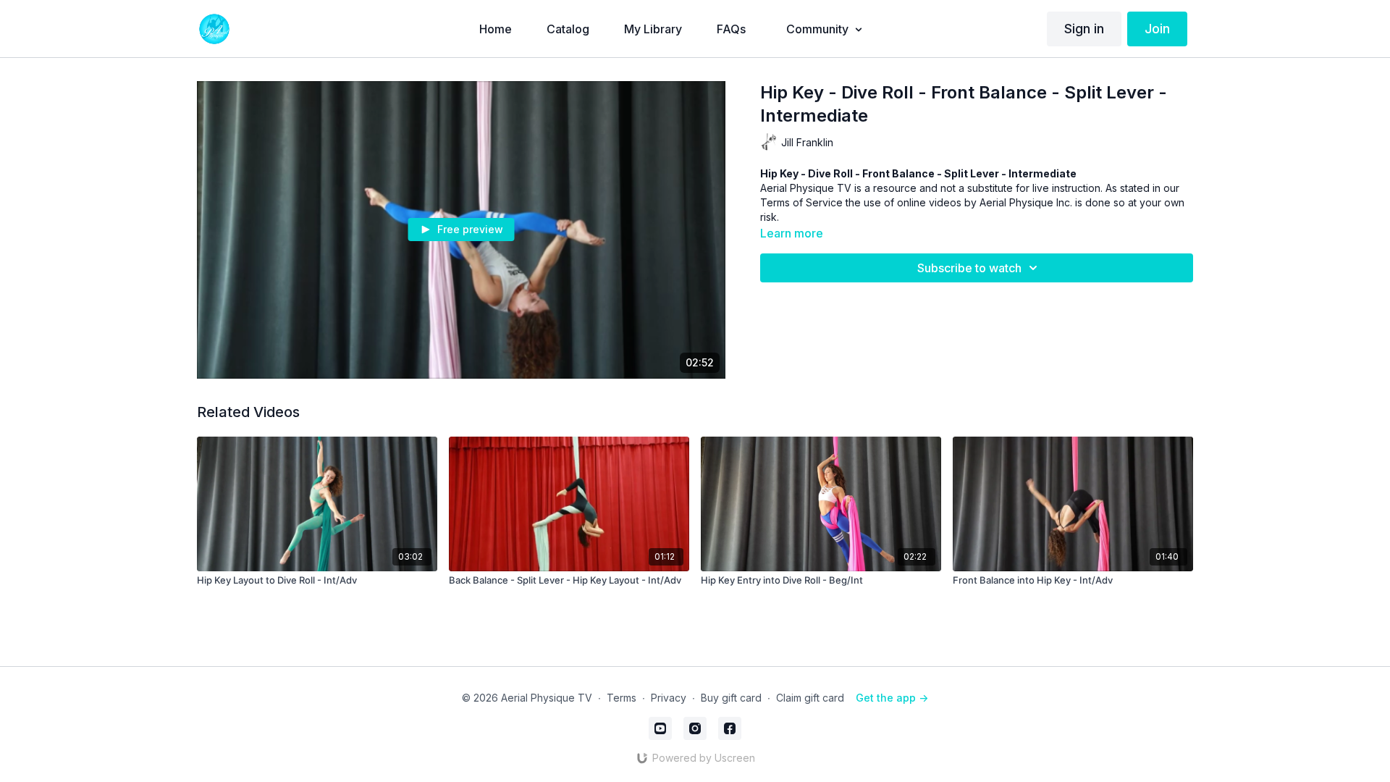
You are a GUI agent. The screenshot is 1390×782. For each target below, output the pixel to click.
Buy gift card (731, 697)
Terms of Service (801, 202)
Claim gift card (810, 697)
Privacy (668, 697)
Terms (621, 697)
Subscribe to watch (969, 268)
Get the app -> (892, 697)
